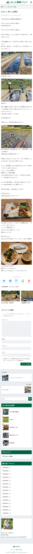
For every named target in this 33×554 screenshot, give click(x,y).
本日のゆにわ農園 (13, 286)
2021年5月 (7, 490)
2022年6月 (7, 480)
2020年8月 (7, 500)
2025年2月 (6, 467)
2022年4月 (7, 487)
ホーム (12, 549)
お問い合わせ (18, 549)
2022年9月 (6, 470)
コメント (5, 319)
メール (4, 345)
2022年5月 (7, 484)
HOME (17, 546)
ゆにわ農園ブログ (19, 2)
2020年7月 (7, 503)
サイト (4, 352)
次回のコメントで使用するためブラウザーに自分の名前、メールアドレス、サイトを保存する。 (17, 359)
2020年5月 (7, 510)
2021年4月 (6, 493)
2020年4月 (7, 513)
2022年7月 (7, 477)
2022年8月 (6, 474)
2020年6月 (7, 506)
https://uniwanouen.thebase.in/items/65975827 (14, 537)
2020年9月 (6, 496)
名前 (4, 339)
